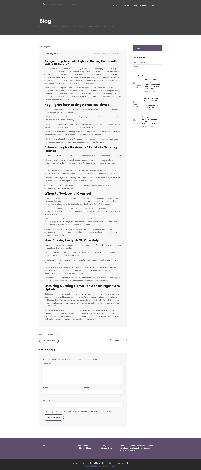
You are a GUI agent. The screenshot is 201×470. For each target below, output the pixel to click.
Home (115, 5)
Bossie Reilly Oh (103, 53)
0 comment (117, 53)
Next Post (118, 341)
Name (46, 387)
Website (46, 400)
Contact (153, 5)
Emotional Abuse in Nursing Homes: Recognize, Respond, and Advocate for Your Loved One (153, 84)
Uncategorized (139, 67)
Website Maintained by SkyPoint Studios (100, 466)
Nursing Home (53, 334)
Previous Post (50, 341)
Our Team (125, 5)
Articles (143, 5)
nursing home (87, 294)
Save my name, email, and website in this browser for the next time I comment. (78, 411)
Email (87, 387)
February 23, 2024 (53, 53)
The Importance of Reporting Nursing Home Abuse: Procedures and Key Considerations (151, 102)
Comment (47, 364)
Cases (134, 5)
